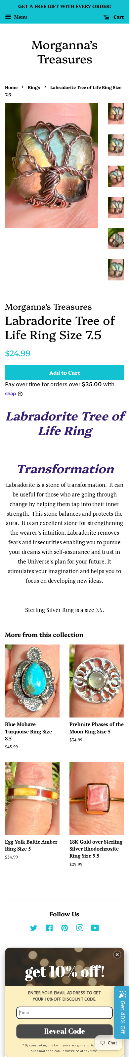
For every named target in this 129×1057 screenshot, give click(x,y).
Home (11, 87)
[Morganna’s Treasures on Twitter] (33, 929)
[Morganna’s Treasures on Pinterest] (64, 929)
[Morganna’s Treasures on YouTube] (95, 929)
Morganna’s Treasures (64, 51)
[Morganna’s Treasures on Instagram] (79, 929)
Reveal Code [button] (64, 1031)
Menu (20, 17)
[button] (117, 954)
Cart (118, 16)
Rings (34, 87)
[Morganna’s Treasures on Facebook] (49, 929)
